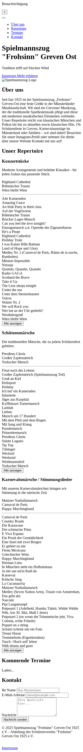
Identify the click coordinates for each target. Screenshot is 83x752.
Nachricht (9, 715)
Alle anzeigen (13, 323)
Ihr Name (9, 690)
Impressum (10, 748)
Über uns (17, 24)
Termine (17, 33)
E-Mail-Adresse (13, 695)
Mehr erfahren (27, 76)
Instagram (9, 76)
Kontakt (17, 37)
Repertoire (18, 28)
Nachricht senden (15, 719)
